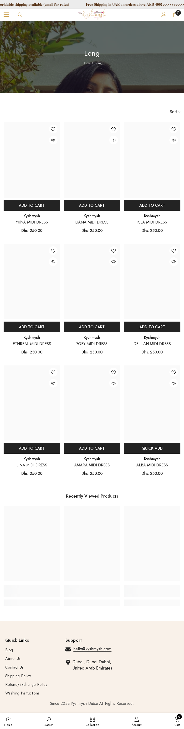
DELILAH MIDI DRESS (152, 344)
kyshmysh (31, 216)
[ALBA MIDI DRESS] (152, 403)
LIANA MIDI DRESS (92, 222)
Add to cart (32, 205)
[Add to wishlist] (53, 129)
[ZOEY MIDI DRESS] (92, 281)
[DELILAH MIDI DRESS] (152, 281)
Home (86, 63)
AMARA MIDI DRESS (92, 465)
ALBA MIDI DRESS (152, 465)
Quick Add (152, 448)
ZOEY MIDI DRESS (92, 344)
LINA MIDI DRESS (32, 465)
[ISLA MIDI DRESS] (152, 160)
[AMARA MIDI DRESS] (92, 403)
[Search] (20, 15)
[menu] (6, 15)
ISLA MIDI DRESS (152, 222)
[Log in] (164, 14)
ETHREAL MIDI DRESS (32, 344)
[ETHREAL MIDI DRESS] (32, 281)
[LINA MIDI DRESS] (32, 403)
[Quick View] (53, 140)
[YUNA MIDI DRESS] (32, 160)
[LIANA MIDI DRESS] (92, 160)
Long (98, 63)
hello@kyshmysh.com (92, 649)
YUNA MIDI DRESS (32, 222)
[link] (32, 594)
